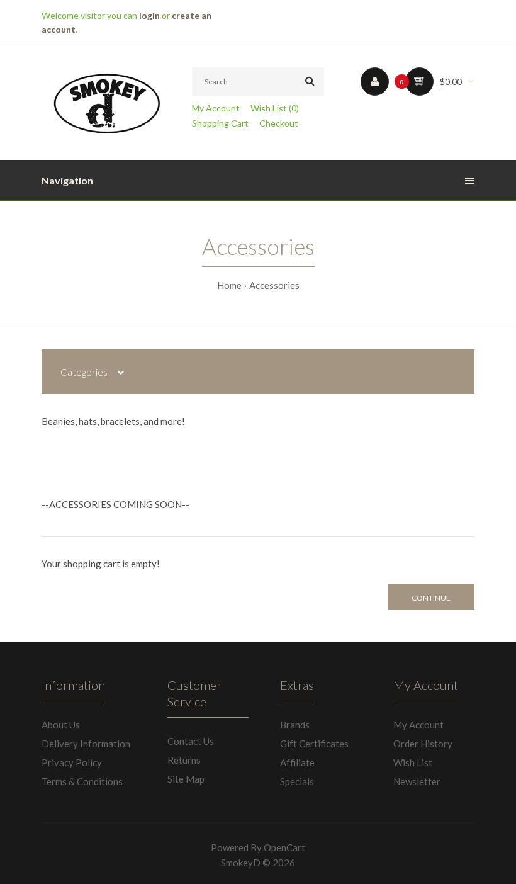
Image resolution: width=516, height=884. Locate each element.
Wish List (412, 762)
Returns (184, 760)
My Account (216, 108)
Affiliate (297, 762)
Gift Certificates (314, 743)
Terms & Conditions (82, 781)
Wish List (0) (274, 108)
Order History (422, 743)
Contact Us (190, 741)
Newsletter (416, 781)
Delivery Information (86, 743)
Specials (297, 781)
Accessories (274, 285)
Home (229, 285)
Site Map (186, 779)
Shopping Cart (220, 123)
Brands (295, 724)
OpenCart (284, 847)
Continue (431, 598)
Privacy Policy (72, 762)
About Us (61, 724)
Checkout (278, 123)
